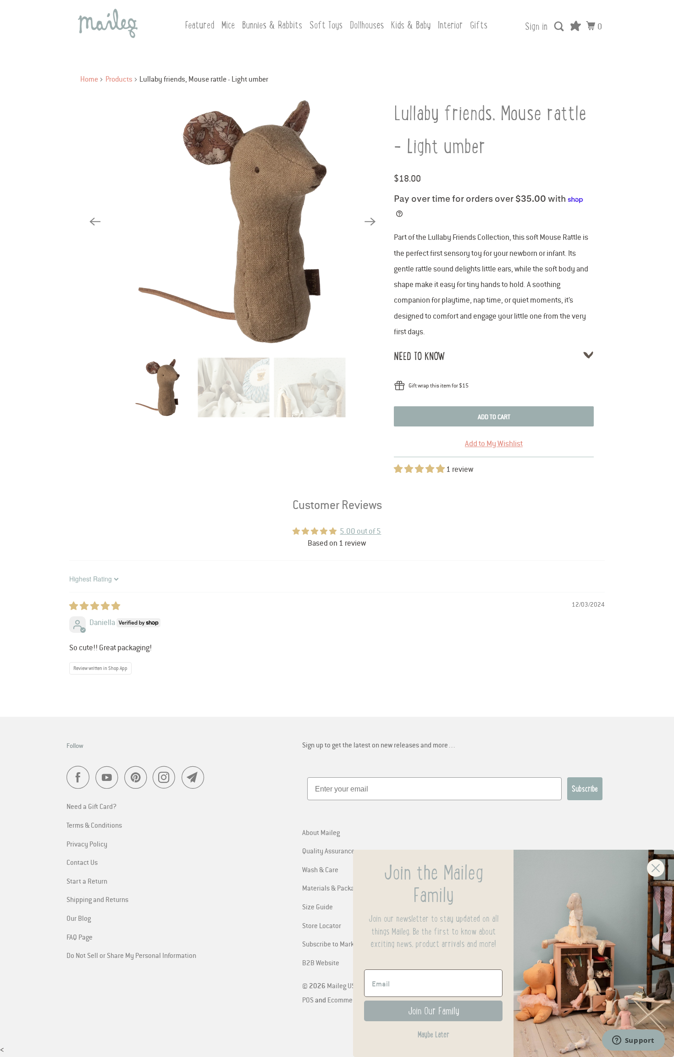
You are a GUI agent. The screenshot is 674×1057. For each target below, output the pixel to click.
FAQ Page (79, 936)
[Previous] (95, 222)
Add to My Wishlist (494, 443)
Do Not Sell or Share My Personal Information (131, 955)
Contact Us (82, 862)
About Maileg (321, 832)
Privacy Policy (86, 843)
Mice (228, 25)
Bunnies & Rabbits (272, 25)
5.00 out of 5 (360, 531)
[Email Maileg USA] (195, 777)
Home (89, 79)
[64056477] (232, 222)
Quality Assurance (328, 850)
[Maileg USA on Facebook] (80, 777)
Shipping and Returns (97, 899)
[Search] (559, 26)
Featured (199, 25)
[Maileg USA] (107, 23)
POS (308, 999)
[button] (420, 469)
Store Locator (321, 925)
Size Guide (317, 906)
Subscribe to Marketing (335, 943)
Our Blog (78, 918)
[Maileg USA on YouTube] (109, 777)
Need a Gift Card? (91, 806)
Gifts (478, 25)
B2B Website (320, 962)
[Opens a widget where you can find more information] (633, 1040)
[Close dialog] (655, 868)
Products (119, 79)
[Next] (370, 222)
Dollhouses (367, 25)
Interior (450, 25)
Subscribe (585, 789)
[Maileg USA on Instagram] (166, 777)
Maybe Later (433, 1034)
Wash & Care (320, 869)
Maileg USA (343, 985)
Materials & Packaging (334, 887)
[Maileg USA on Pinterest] (137, 777)
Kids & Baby (411, 25)
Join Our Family (433, 1011)
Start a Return (86, 880)
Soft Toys (326, 25)
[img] (94, 606)
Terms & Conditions (94, 825)
